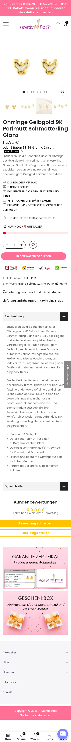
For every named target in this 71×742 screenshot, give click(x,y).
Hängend (61, 284)
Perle (50, 284)
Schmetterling (36, 284)
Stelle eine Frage (51, 301)
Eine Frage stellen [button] (35, 533)
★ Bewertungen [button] (68, 374)
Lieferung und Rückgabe (19, 301)
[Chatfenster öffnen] (62, 734)
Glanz (22, 284)
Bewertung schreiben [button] (35, 523)
